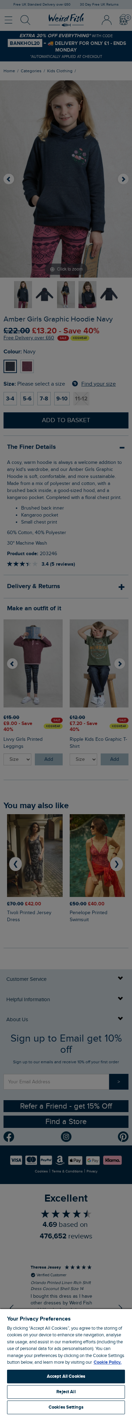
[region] (66, 1362)
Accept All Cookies (66, 1376)
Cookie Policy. (107, 1362)
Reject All (65, 1392)
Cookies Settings (66, 1407)
